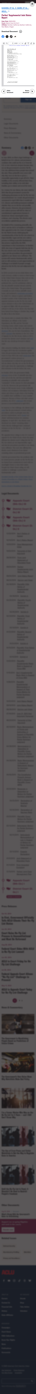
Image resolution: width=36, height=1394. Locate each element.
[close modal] (32, 4)
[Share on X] (7, 37)
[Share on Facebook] (3, 37)
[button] (11, 37)
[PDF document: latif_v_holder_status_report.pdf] (18, 64)
